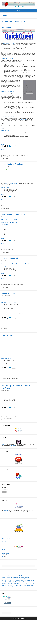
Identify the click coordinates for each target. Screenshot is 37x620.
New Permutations (24, 580)
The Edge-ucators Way (6, 538)
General (4, 376)
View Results (25, 96)
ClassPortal (4, 541)
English (31, 577)
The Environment (10, 583)
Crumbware (8, 577)
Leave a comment (6, 158)
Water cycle (5, 328)
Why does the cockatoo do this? (13, 214)
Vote (33, 97)
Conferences (4, 577)
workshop (10, 587)
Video (12, 249)
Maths (17, 580)
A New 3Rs (19, 575)
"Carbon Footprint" (6, 207)
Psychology (4, 581)
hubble (8, 418)
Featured (4, 578)
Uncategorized (11, 585)
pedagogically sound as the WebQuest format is (24, 50)
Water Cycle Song (8, 293)
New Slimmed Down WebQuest (13, 22)
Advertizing (5, 284)
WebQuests (26, 155)
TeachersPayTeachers (15, 155)
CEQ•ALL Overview (5, 551)
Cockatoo (4, 251)
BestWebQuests (24, 119)
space (11, 418)
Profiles (3, 554)
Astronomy (5, 418)
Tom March (4, 444)
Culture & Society (10, 284)
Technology (19, 284)
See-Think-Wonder (17, 581)
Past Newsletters (19, 494)
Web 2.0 (22, 585)
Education (27, 577)
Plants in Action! (7, 336)
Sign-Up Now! (4, 487)
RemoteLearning (6, 156)
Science (9, 155)
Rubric (3, 556)
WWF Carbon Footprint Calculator (11, 183)
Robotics (4, 286)
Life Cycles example (16, 126)
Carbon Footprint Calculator (12, 164)
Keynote (7, 580)
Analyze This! (5, 249)
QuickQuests (5, 155)
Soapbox (22, 581)
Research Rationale (5, 553)
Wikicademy (4, 587)
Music (4, 327)
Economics (23, 577)
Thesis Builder (6, 510)
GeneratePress (23, 618)
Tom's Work (21, 155)
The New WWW (17, 583)
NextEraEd (31, 580)
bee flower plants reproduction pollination (10, 378)
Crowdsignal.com (26, 97)
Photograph (8, 376)
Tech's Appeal (32, 581)
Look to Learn (4, 540)
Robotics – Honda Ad (9, 258)
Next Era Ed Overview (6, 537)
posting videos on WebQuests (8, 43)
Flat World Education (12, 578)
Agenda (7, 575)
